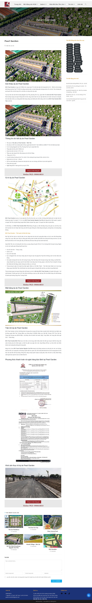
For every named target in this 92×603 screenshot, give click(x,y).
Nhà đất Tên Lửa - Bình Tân (40, 599)
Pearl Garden (55, 24)
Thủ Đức (70, 66)
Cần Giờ (70, 71)
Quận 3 (70, 47)
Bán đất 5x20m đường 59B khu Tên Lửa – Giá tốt (76, 83)
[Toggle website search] (85, 4)
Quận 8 (77, 52)
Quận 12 (78, 57)
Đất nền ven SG (10, 45)
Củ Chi (77, 66)
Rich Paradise (53, 549)
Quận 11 (70, 57)
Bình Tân (70, 59)
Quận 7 (70, 52)
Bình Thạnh (71, 64)
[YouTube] (65, 594)
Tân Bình (78, 59)
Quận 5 (70, 49)
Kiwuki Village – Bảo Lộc (33, 544)
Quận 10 (77, 54)
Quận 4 (77, 47)
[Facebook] (62, 594)
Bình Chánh (78, 71)
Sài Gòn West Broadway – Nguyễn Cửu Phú (14, 547)
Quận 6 (77, 49)
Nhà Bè (77, 68)
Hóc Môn (70, 68)
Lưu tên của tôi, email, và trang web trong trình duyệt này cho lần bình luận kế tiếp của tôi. (29, 577)
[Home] (34, 24)
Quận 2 (77, 45)
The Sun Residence (14, 529)
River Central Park (53, 531)
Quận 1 (70, 45)
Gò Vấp (79, 64)
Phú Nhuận (78, 61)
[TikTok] (69, 594)
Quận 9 (70, 54)
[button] (6, 120)
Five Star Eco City (33, 527)
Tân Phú (70, 61)
